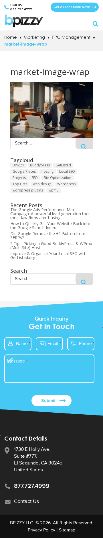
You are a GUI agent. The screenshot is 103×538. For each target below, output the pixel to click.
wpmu (54, 190)
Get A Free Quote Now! (72, 7)
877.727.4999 (21, 9)
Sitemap (67, 530)
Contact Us (26, 501)
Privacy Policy (41, 530)
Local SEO (67, 171)
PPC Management (71, 37)
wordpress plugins (28, 190)
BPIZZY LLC (21, 523)
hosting (47, 171)
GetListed (63, 165)
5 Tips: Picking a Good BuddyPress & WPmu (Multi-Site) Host (51, 246)
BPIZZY (18, 165)
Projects (19, 177)
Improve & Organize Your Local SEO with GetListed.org (48, 256)
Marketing (34, 37)
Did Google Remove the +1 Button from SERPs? (47, 236)
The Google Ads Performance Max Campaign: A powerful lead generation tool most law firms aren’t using (50, 214)
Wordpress (66, 184)
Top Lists (20, 184)
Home (10, 37)
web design (42, 184)
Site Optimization (57, 177)
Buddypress (40, 165)
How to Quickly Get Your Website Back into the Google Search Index (50, 226)
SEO (34, 177)
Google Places (24, 171)
